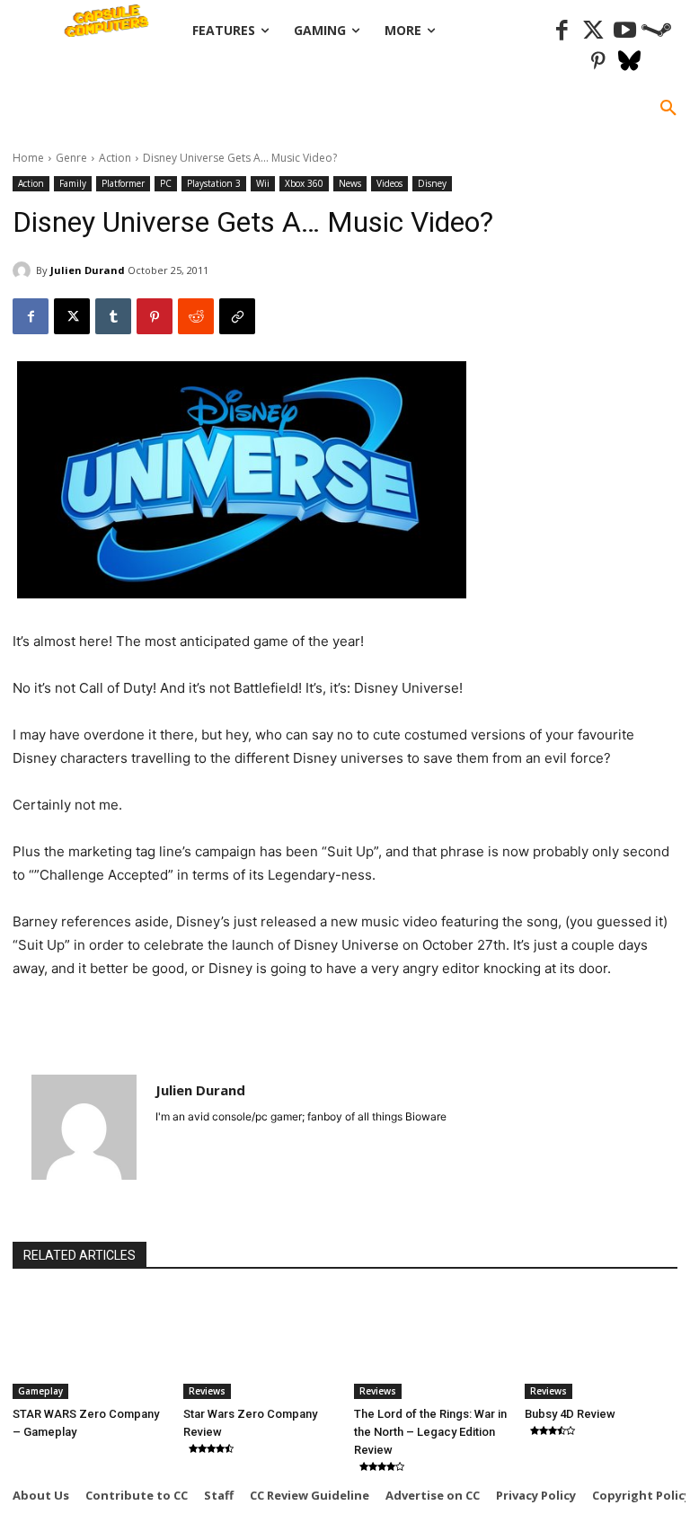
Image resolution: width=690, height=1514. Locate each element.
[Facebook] (562, 31)
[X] (72, 316)
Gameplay (40, 1391)
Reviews (207, 1391)
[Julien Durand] (24, 270)
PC (166, 183)
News (350, 183)
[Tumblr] (113, 316)
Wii (263, 183)
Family (72, 183)
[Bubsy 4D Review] (601, 1345)
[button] (668, 108)
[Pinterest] (598, 62)
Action (115, 157)
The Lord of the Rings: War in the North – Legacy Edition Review (430, 1431)
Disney (432, 183)
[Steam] (656, 31)
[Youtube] (625, 31)
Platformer (123, 183)
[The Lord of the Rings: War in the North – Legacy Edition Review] (430, 1345)
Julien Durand (87, 270)
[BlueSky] (629, 62)
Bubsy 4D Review (570, 1414)
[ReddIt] (196, 316)
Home (28, 157)
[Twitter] (593, 31)
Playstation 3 (214, 183)
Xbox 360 (304, 183)
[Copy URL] (237, 316)
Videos (389, 183)
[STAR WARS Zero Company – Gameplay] (89, 1345)
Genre (71, 157)
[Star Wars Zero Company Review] (259, 1345)
